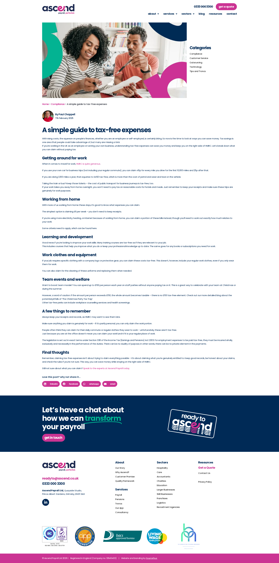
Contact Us (204, 473)
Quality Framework (124, 480)
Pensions (119, 499)
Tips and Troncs (198, 71)
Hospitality (162, 467)
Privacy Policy (205, 481)
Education (162, 485)
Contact (232, 13)
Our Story (120, 467)
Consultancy (121, 512)
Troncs (118, 503)
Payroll (118, 494)
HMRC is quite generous (88, 163)
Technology (196, 66)
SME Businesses (164, 494)
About (152, 13)
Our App (119, 507)
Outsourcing (196, 62)
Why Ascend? (122, 472)
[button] (53, 438)
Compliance (196, 53)
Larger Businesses (166, 489)
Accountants (163, 476)
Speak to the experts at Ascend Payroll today (106, 368)
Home (45, 104)
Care (159, 472)
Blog (202, 13)
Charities (161, 480)
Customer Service (199, 58)
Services (168, 13)
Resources (215, 13)
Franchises (162, 498)
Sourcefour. (151, 558)
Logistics (161, 502)
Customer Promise (125, 476)
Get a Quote (206, 468)
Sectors (186, 13)
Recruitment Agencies (168, 507)
